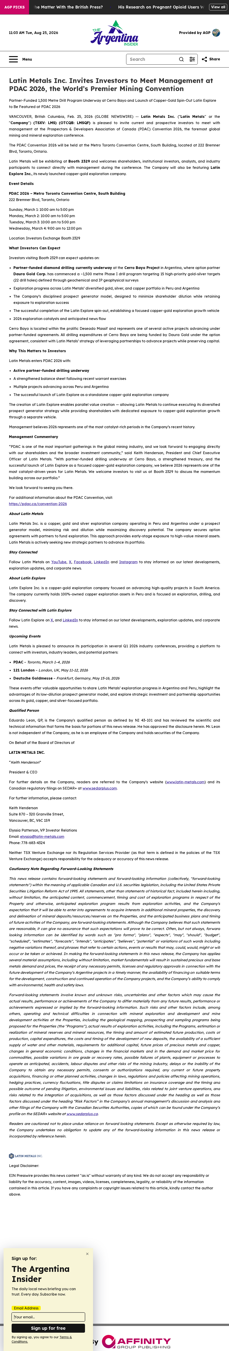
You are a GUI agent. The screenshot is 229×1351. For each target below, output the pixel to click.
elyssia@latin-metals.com (42, 836)
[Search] (181, 59)
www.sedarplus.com (100, 788)
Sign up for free (48, 1328)
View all (218, 7)
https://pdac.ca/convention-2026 (38, 504)
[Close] (87, 1254)
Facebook (82, 562)
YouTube (58, 562)
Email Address (26, 1308)
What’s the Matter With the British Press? (60, 7)
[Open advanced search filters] (192, 59)
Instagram (128, 562)
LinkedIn (101, 562)
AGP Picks (14, 7)
